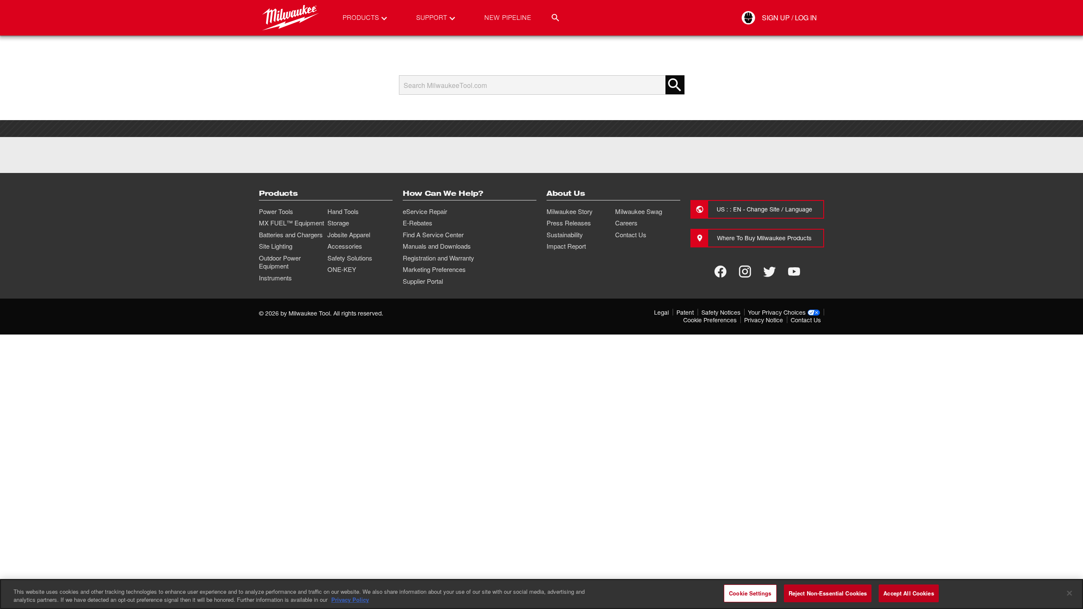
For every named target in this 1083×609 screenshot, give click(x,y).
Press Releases (569, 223)
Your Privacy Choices (776, 312)
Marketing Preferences (434, 269)
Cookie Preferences (710, 320)
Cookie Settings (750, 593)
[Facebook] (720, 271)
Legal (661, 312)
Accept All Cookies (908, 593)
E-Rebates (417, 223)
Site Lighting (275, 246)
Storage (338, 223)
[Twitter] (769, 271)
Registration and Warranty (438, 258)
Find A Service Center (433, 234)
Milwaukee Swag (638, 211)
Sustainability (565, 234)
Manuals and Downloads (437, 246)
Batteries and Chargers (291, 234)
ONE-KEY (341, 269)
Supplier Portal (423, 281)
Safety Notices (720, 312)
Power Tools (276, 211)
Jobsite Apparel (348, 234)
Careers (626, 223)
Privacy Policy (350, 600)
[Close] (1069, 593)
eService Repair (425, 211)
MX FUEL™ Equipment (291, 223)
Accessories (344, 246)
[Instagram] (745, 271)
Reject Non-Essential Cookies (828, 593)
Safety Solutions (349, 258)
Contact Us (630, 234)
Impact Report (566, 246)
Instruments (275, 278)
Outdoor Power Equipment (280, 262)
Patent (685, 312)
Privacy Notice (763, 320)
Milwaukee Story (570, 211)
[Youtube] (794, 271)
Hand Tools (343, 211)
